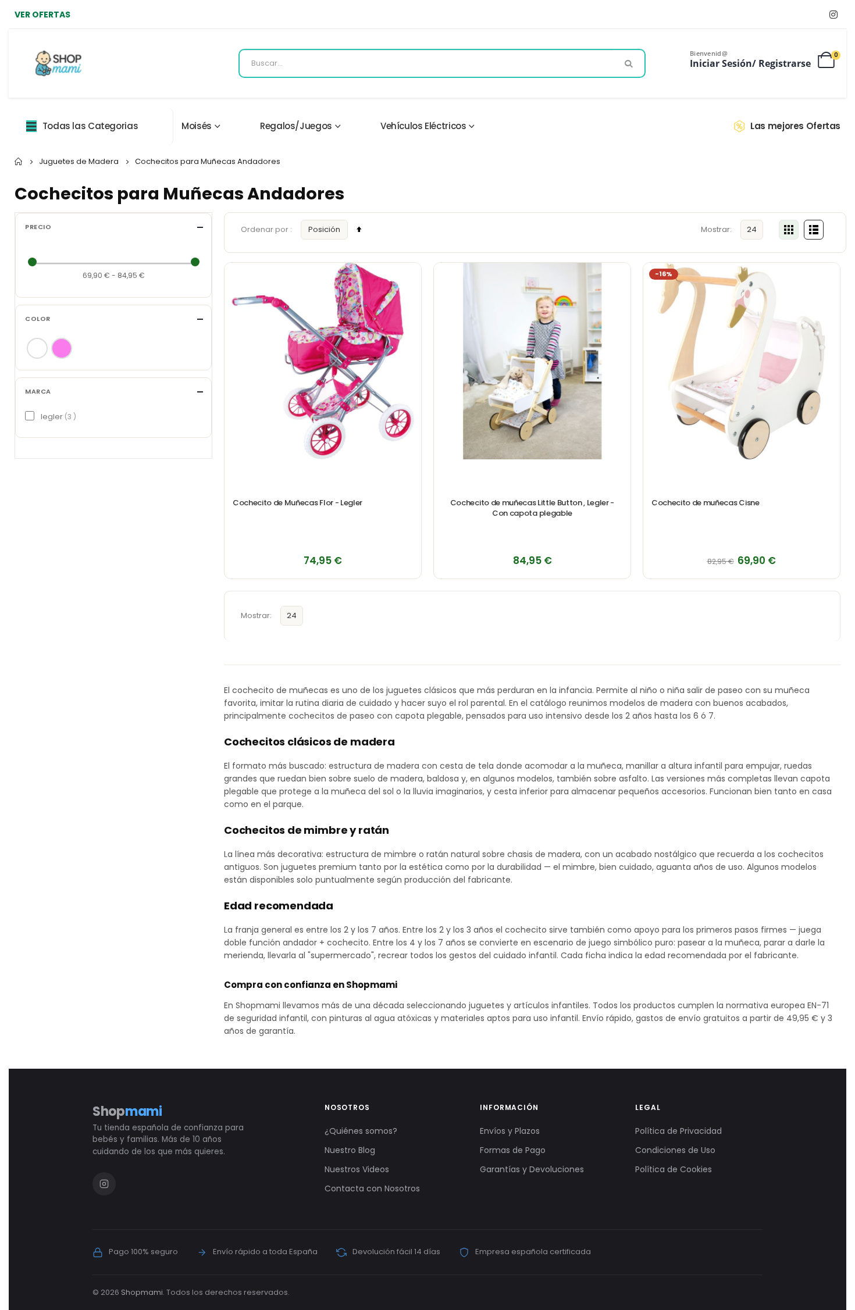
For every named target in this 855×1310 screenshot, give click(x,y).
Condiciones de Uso (675, 1150)
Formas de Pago (513, 1150)
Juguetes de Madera (79, 161)
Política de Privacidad (678, 1131)
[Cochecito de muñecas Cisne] (741, 361)
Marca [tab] (38, 391)
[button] (406, 278)
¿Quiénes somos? (361, 1131)
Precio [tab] (38, 227)
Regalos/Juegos (296, 126)
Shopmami (142, 1292)
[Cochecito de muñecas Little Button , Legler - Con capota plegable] (532, 361)
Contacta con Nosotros (372, 1188)
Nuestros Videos (357, 1169)
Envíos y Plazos (510, 1131)
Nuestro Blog (350, 1150)
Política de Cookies (673, 1169)
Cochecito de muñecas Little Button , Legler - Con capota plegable (532, 508)
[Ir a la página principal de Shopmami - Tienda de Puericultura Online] (58, 63)
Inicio (19, 161)
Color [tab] (38, 319)
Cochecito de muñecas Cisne (705, 503)
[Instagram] (833, 14)
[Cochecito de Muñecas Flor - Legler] (323, 361)
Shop (127, 1111)
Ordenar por (265, 229)
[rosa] (61, 348)
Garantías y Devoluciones (532, 1169)
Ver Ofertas (42, 14)
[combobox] (442, 63)
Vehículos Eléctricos (423, 126)
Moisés (196, 126)
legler (57, 416)
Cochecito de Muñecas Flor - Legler (297, 503)
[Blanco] (37, 348)
